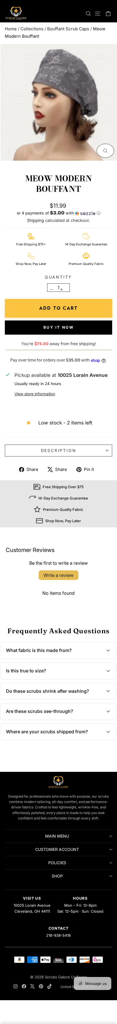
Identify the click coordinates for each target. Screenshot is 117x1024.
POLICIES (57, 862)
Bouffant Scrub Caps (68, 28)
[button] (58, 213)
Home (11, 28)
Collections (31, 28)
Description (58, 450)
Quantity (58, 277)
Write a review (58, 575)
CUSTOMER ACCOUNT (57, 849)
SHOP (57, 876)
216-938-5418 (58, 935)
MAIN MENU (57, 836)
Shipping (35, 220)
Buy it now (58, 327)
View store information (34, 394)
